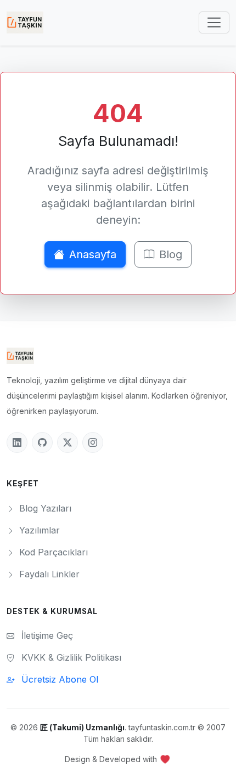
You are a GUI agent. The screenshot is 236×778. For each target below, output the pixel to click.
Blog (170, 254)
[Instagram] (92, 442)
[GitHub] (42, 442)
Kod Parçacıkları (52, 552)
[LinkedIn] (17, 442)
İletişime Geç (46, 635)
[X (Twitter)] (67, 442)
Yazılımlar (38, 530)
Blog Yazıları (43, 508)
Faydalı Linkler (48, 574)
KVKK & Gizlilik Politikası (70, 657)
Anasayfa (92, 254)
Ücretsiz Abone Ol (58, 679)
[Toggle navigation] (214, 22)
